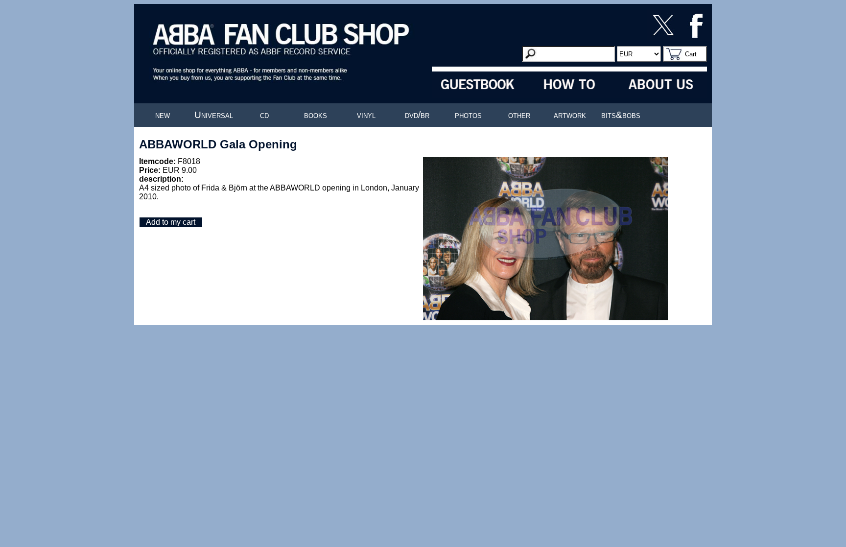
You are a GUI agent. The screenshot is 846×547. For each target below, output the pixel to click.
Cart (691, 54)
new (162, 115)
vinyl (366, 115)
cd (264, 115)
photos (468, 115)
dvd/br (417, 115)
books (315, 115)
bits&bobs (620, 115)
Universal (213, 115)
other (519, 115)
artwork (570, 115)
